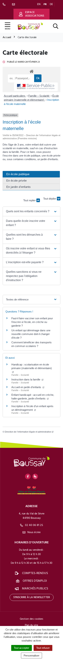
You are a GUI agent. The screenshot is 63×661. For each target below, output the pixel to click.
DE (51, 4)
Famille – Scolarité (39, 95)
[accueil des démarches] (31, 71)
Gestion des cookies (31, 619)
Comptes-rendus (35, 573)
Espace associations (34, 14)
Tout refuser (43, 647)
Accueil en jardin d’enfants (26, 387)
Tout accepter (21, 647)
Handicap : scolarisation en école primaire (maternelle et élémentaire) (31, 366)
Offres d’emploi (35, 580)
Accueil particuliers (15, 95)
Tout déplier (50, 198)
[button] (31, 211)
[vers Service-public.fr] (36, 86)
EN (38, 4)
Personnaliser (31, 655)
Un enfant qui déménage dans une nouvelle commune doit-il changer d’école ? (30, 334)
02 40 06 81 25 (33, 525)
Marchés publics (35, 588)
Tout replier (29, 200)
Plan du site (31, 625)
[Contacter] (14, 4)
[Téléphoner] (4, 4)
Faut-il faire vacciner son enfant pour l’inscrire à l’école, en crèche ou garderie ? (32, 322)
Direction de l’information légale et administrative (28, 432)
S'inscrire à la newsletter (31, 597)
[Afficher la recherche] (55, 26)
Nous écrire (34, 532)
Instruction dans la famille (26, 379)
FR (45, 4)
